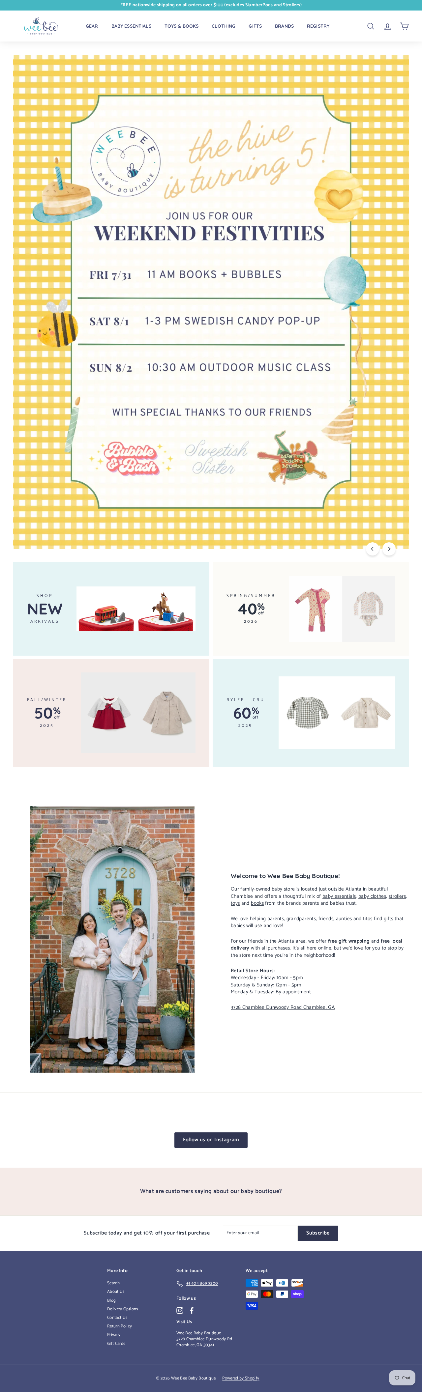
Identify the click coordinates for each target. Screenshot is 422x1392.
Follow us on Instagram (211, 1139)
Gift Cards (116, 1343)
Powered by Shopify (240, 1378)
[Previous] (372, 548)
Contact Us (117, 1317)
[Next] (389, 548)
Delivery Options (122, 1309)
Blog (111, 1300)
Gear (92, 26)
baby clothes (372, 896)
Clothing (223, 26)
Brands (284, 26)
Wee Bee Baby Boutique (198, 1333)
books (257, 903)
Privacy (113, 1334)
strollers (397, 896)
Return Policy (119, 1326)
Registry (318, 26)
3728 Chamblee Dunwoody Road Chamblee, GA (283, 1007)
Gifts (255, 26)
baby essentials (339, 896)
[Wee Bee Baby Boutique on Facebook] (191, 1310)
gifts (388, 919)
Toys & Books (182, 26)
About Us (116, 1291)
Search (113, 1283)
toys (235, 903)
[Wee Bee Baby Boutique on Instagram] (179, 1310)
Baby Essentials (131, 26)
